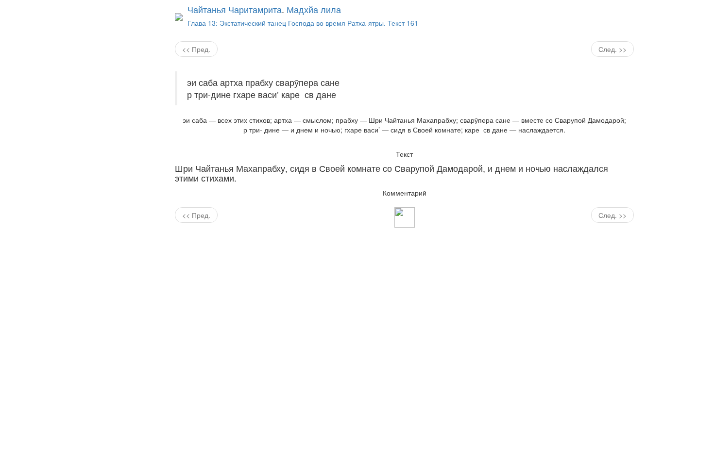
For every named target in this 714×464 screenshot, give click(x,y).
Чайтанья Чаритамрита (234, 9)
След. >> (612, 49)
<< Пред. (196, 49)
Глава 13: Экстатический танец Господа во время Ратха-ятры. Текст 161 (302, 23)
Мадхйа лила (314, 9)
